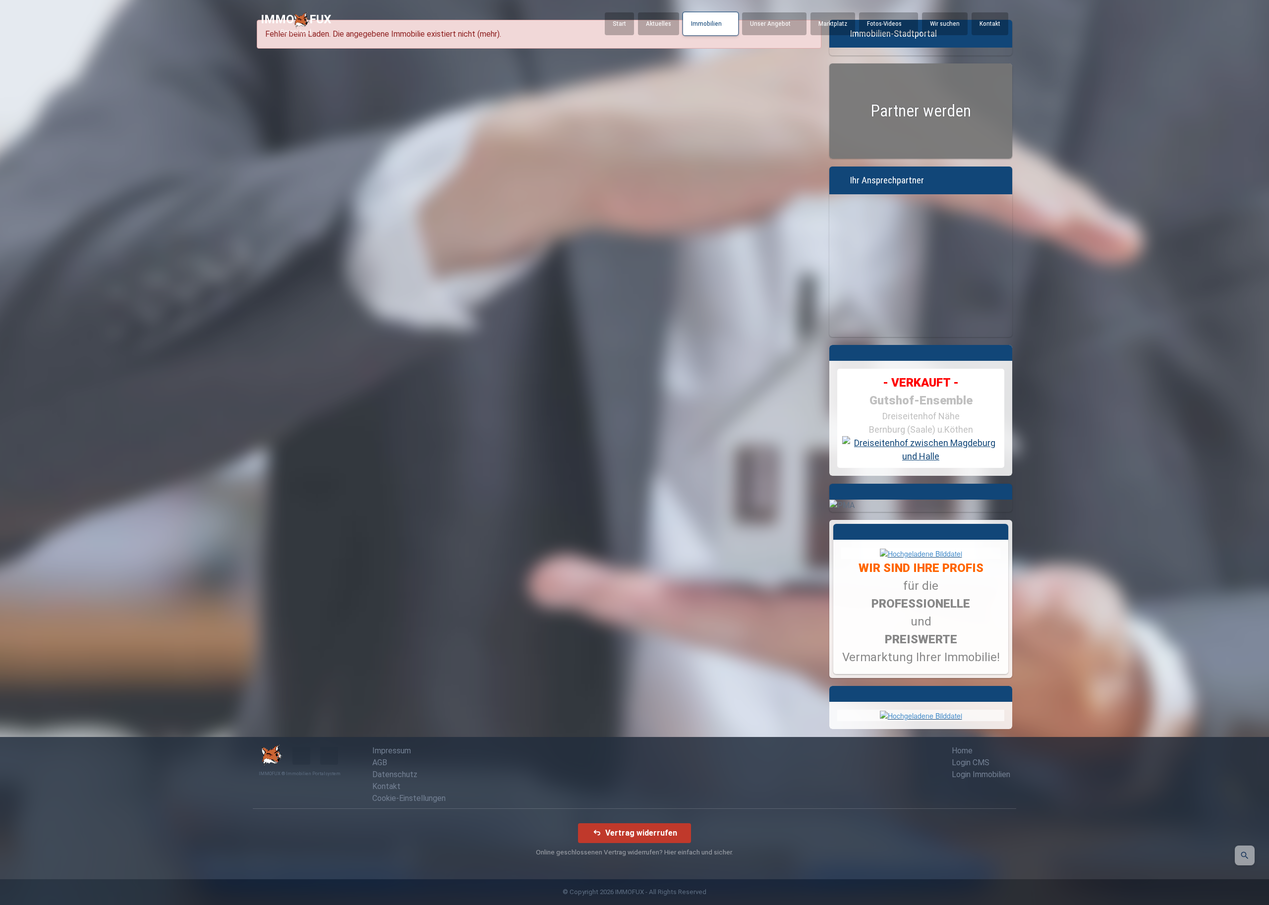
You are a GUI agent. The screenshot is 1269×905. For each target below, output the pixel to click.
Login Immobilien (981, 774)
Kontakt (386, 786)
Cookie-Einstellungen (409, 798)
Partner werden (920, 110)
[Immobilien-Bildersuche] (1245, 855)
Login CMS (970, 762)
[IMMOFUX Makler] (921, 553)
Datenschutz (394, 774)
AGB (379, 762)
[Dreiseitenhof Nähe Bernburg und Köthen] (920, 449)
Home (962, 750)
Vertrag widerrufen (641, 832)
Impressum (391, 750)
